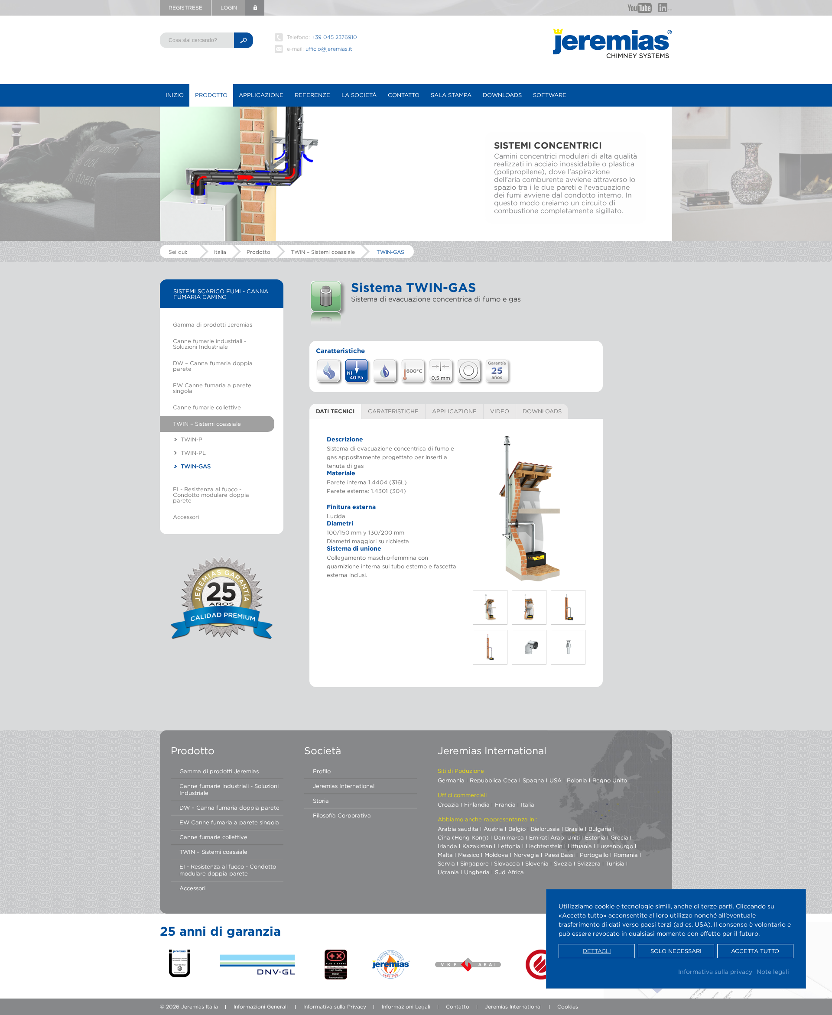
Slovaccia (507, 863)
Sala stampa (451, 95)
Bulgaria (599, 829)
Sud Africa (509, 872)
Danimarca (509, 837)
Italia (220, 252)
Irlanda (447, 846)
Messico (468, 855)
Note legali (773, 971)
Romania (626, 855)
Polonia (577, 780)
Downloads (502, 95)
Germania (451, 780)
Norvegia (526, 855)
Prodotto (211, 95)
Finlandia (477, 804)
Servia (446, 863)
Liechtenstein (544, 846)
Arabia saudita (458, 829)
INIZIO (175, 95)
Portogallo (594, 855)
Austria (493, 829)
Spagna (533, 780)
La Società (359, 95)
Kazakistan (477, 846)
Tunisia (615, 863)
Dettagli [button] (597, 951)
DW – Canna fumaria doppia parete (213, 366)
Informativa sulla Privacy (334, 1006)
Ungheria (477, 872)
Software (549, 95)
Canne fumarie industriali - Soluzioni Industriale (209, 344)
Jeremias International (343, 786)
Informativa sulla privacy (715, 971)
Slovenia (537, 863)
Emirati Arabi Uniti (554, 837)
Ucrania (448, 872)
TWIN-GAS (390, 252)
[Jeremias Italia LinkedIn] (665, 7)
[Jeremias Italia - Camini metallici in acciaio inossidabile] (612, 43)
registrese (185, 7)
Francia (505, 804)
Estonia (595, 837)
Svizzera (589, 863)
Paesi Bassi (559, 855)
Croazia (448, 804)
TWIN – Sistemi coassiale (323, 252)
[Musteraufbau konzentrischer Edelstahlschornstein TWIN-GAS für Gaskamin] (529, 508)
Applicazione (261, 95)
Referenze (312, 95)
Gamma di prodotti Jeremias (212, 324)
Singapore (474, 863)
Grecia (619, 837)
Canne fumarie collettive (207, 407)
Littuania (580, 846)
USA (555, 780)
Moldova (496, 855)
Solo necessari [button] (676, 951)
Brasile (574, 829)
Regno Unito (609, 780)
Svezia (563, 863)
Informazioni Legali (406, 1006)
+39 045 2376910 (334, 37)
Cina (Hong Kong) (463, 837)
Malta (445, 855)
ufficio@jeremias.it (329, 49)
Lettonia (508, 846)
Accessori (186, 517)
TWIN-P (191, 439)
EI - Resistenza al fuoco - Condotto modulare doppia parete (211, 494)
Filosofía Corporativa (342, 815)
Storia (321, 801)
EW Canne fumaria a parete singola (212, 388)
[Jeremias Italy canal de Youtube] (639, 8)
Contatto (403, 95)
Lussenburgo (615, 846)
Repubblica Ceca (493, 780)
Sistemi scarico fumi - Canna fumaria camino (220, 294)
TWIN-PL (193, 453)
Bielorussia (545, 829)
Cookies (567, 1006)
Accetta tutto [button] (755, 951)
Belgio (517, 829)
